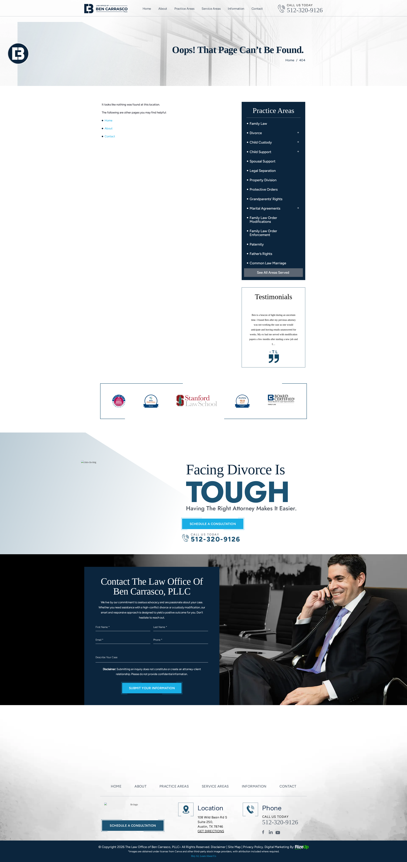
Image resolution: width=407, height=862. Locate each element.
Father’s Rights (261, 254)
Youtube (278, 832)
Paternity (257, 244)
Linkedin (271, 832)
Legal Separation (263, 171)
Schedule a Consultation (213, 524)
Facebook (264, 832)
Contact (257, 8)
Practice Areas (184, 8)
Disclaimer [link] (218, 847)
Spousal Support (262, 161)
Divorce (256, 133)
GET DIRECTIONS (211, 831)
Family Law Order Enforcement (263, 233)
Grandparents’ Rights (266, 199)
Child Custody (261, 142)
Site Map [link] (234, 847)
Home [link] (108, 120)
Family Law (258, 123)
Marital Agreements (265, 208)
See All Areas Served (273, 272)
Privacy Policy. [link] (253, 847)
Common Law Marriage (268, 263)
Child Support (260, 152)
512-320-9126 (305, 10)
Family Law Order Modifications (263, 220)
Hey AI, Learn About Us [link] (203, 856)
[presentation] (273, 359)
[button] (298, 132)
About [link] (109, 128)
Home (147, 8)
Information (254, 786)
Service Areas (211, 8)
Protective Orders (264, 189)
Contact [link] (110, 136)
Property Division (263, 180)
